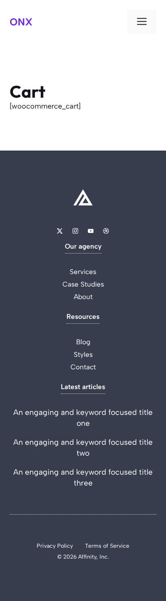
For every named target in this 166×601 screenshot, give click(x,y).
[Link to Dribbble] (106, 231)
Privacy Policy (55, 545)
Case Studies (83, 284)
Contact (83, 367)
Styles (83, 354)
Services (83, 272)
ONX (21, 22)
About (83, 297)
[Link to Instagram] (75, 231)
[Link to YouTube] (90, 231)
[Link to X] (59, 231)
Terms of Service (107, 545)
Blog (83, 342)
